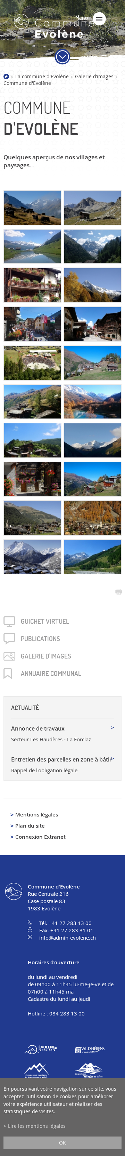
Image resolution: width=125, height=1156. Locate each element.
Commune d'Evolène (27, 83)
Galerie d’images (94, 76)
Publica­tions (40, 639)
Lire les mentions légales (37, 1126)
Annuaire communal (51, 673)
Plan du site (30, 825)
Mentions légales (36, 814)
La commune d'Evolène (42, 76)
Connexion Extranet (40, 836)
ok (62, 1142)
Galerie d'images (46, 656)
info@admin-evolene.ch (67, 937)
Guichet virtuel (45, 621)
